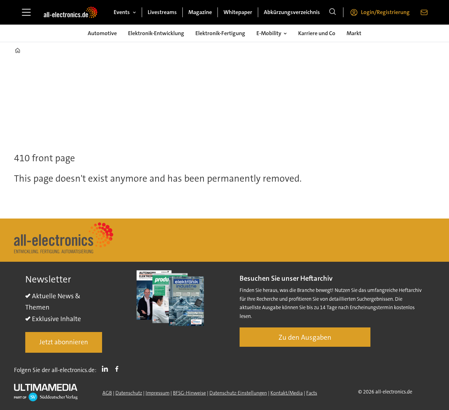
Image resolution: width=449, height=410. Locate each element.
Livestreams (162, 12)
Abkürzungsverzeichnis (292, 12)
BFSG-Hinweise (189, 393)
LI (106, 368)
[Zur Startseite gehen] (70, 12)
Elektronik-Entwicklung (156, 33)
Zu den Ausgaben (305, 337)
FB (118, 368)
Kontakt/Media (286, 393)
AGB (107, 393)
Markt (354, 33)
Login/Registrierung (385, 12)
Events (122, 12)
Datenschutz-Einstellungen (238, 393)
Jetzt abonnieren (63, 342)
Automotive (102, 33)
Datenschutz (128, 393)
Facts (311, 393)
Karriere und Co (316, 33)
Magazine (200, 12)
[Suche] (333, 12)
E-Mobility (268, 33)
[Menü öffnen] (26, 12)
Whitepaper (237, 12)
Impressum (157, 393)
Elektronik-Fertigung (220, 33)
